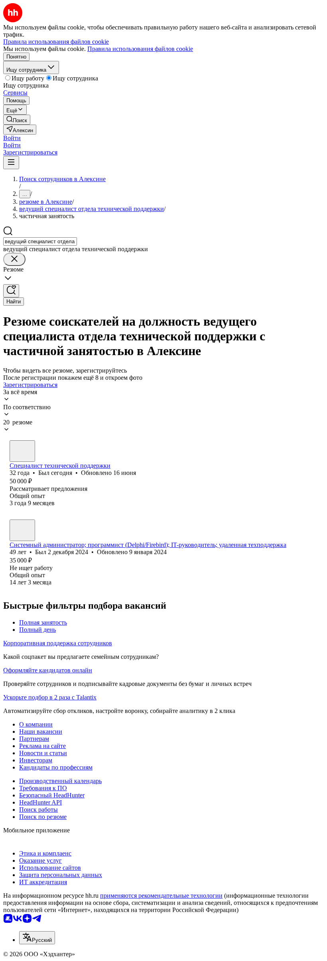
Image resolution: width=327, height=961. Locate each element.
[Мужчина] (22, 451)
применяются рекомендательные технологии (161, 895)
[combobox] (40, 241)
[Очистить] (14, 259)
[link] (16, 120)
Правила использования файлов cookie (140, 48)
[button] (12, 138)
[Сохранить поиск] (11, 290)
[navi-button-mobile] (11, 162)
